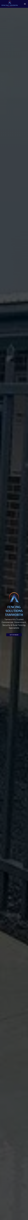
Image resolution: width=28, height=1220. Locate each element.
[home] (10, 4)
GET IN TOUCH (14, 635)
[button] (25, 4)
